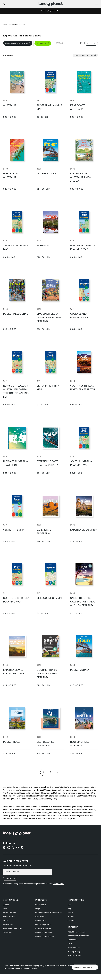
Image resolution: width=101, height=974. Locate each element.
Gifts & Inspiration (43, 924)
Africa (5, 921)
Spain (70, 913)
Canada (71, 921)
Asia (5, 909)
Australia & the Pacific (12, 928)
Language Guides (43, 928)
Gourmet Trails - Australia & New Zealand (48, 674)
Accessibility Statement (78, 936)
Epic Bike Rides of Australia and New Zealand (49, 317)
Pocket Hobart (13, 742)
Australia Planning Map (49, 107)
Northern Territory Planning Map (16, 600)
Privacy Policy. (58, 884)
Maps (37, 909)
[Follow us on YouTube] (17, 848)
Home (5, 24)
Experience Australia (44, 532)
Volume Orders (74, 956)
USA (69, 905)
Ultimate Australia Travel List (15, 463)
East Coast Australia (77, 107)
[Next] (57, 772)
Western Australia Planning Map (82, 247)
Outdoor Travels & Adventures (48, 913)
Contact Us (72, 940)
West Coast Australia (10, 175)
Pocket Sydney (46, 173)
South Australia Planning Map (81, 463)
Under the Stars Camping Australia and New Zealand (82, 602)
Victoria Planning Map (48, 388)
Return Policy (74, 948)
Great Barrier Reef (33, 807)
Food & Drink (41, 921)
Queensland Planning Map (79, 316)
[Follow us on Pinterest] (22, 848)
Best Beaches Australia (45, 744)
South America (9, 917)
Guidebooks (40, 905)
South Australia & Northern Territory (83, 388)
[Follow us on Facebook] (4, 848)
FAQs (70, 944)
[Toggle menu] (96, 4)
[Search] (4, 4)
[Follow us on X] (13, 848)
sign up (10, 879)
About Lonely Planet (76, 932)
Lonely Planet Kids (43, 932)
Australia (9, 105)
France (71, 917)
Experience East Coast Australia (47, 463)
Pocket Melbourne (15, 314)
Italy (69, 909)
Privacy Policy (74, 952)
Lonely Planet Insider (44, 936)
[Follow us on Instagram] (8, 848)
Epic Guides (40, 917)
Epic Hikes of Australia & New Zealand (80, 177)
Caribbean (7, 932)
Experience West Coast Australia (14, 672)
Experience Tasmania (83, 530)
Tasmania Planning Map (15, 247)
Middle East (8, 924)
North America (9, 913)
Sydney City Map (13, 530)
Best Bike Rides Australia (79, 744)
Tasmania (43, 245)
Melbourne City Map (50, 598)
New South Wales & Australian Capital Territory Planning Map (16, 391)
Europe (6, 905)
